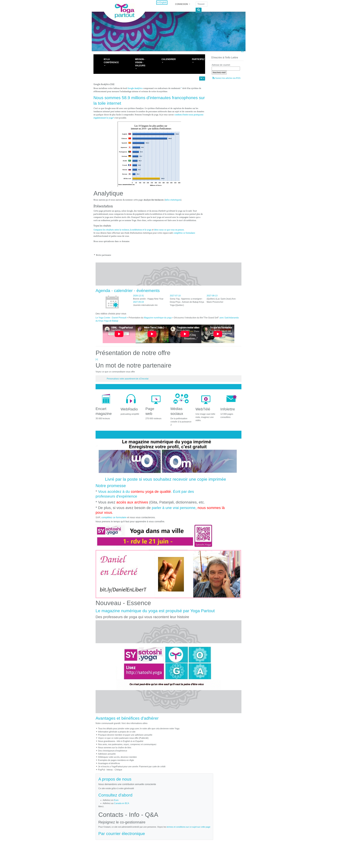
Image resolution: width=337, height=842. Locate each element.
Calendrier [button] (169, 59)
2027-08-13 (212, 296)
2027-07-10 (175, 296)
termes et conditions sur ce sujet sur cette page (188, 827)
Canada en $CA (121, 803)
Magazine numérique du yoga (158, 318)
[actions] (202, 78)
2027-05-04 (138, 302)
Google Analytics (135, 88)
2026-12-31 (138, 296)
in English (162, 2)
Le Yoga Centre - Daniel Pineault (111, 318)
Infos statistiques (173, 199)
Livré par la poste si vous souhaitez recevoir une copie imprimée (165, 479)
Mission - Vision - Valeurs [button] (140, 62)
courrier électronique (125, 833)
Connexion (182, 4)
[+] (97, 359)
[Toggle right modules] (242, 51)
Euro (116, 800)
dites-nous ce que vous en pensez (169, 229)
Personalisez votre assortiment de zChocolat (127, 379)
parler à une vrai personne (173, 508)
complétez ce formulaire (184, 232)
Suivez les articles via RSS (228, 78)
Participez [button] (198, 59)
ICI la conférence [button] (111, 61)
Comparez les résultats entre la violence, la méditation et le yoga (122, 229)
